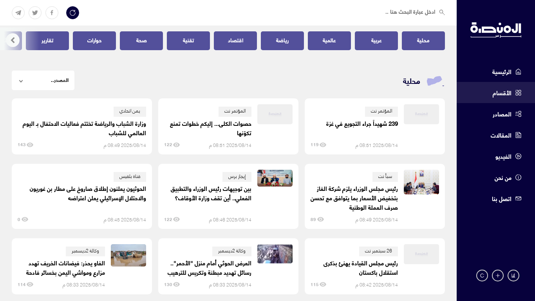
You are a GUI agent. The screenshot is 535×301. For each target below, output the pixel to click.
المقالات (501, 135)
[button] (13, 40)
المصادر (502, 113)
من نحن (503, 177)
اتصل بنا (502, 198)
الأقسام (502, 92)
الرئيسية (502, 71)
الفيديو (503, 156)
